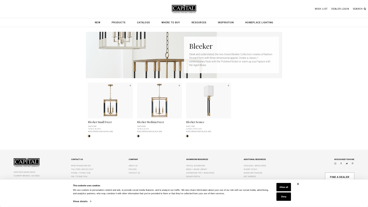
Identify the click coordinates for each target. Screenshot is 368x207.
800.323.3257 (88, 169)
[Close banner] (298, 184)
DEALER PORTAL (193, 177)
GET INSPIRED (250, 177)
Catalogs (143, 22)
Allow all (283, 187)
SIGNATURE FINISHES (253, 173)
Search (358, 8)
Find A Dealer (339, 177)
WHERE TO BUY (250, 169)
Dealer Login (340, 8)
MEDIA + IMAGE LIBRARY (196, 169)
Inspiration (226, 22)
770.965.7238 (84, 173)
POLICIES (133, 169)
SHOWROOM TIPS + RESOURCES (200, 173)
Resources (199, 22)
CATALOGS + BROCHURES (255, 166)
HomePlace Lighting (259, 22)
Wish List (321, 8)
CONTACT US (134, 173)
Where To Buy (170, 22)
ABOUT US (133, 166)
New (97, 22)
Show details (80, 201)
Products (118, 22)
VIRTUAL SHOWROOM (195, 166)
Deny (283, 196)
